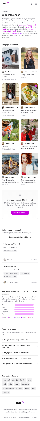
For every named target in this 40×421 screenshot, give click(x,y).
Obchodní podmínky (24, 417)
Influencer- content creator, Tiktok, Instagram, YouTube (8, 112)
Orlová (32, 27)
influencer (5, 146)
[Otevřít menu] (36, 4)
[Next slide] (16, 58)
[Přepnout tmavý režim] (31, 4)
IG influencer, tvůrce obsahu (8, 76)
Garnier (30, 29)
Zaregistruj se (16, 33)
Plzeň (4, 29)
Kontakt (34, 417)
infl (4, 4)
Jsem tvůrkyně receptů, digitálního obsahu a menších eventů (29, 112)
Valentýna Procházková (27, 25)
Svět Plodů (12, 31)
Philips (4, 31)
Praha (27, 27)
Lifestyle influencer (27, 75)
